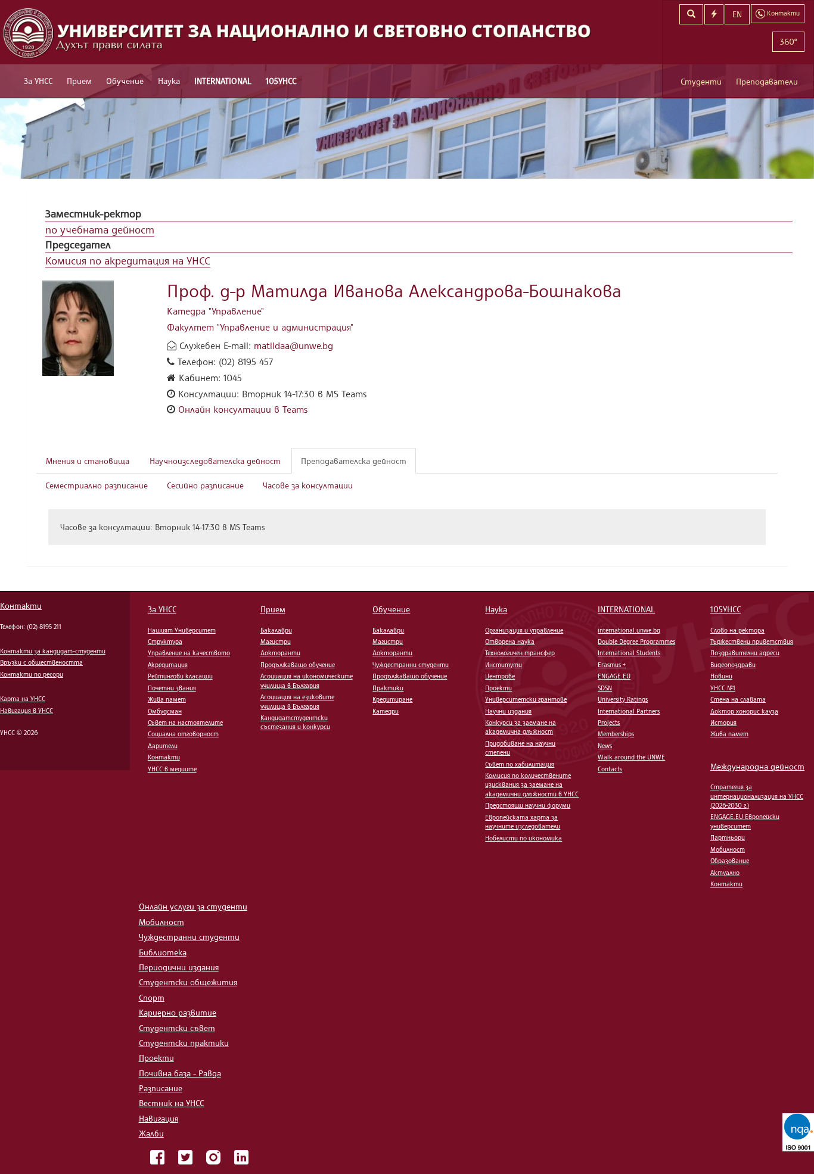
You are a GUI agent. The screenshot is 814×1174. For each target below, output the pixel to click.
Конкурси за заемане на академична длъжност (520, 727)
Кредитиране (392, 699)
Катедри (385, 711)
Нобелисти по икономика (523, 838)
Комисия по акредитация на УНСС (127, 260)
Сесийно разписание (205, 485)
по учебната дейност (99, 229)
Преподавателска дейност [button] (353, 461)
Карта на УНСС (22, 699)
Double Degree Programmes (636, 641)
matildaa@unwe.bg (293, 345)
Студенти (701, 81)
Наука (169, 81)
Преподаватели (767, 81)
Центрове (500, 676)
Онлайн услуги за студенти (193, 906)
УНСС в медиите (172, 769)
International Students (629, 653)
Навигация (158, 1118)
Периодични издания (179, 967)
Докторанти (280, 653)
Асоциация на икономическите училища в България (306, 680)
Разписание (160, 1088)
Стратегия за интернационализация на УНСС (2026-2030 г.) (756, 796)
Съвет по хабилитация (519, 764)
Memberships (616, 734)
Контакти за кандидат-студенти (52, 651)
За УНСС (38, 81)
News (605, 746)
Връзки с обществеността (41, 662)
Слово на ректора (737, 630)
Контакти (21, 605)
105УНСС (281, 81)
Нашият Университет (182, 630)
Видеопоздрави (733, 665)
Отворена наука (510, 641)
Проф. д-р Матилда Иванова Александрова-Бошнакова (394, 290)
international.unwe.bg (629, 630)
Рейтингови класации (180, 676)
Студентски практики (184, 1043)
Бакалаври (276, 630)
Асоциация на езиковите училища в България (297, 701)
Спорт (151, 997)
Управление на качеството (189, 653)
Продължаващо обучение (297, 665)
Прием (79, 81)
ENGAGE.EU (614, 676)
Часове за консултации (308, 485)
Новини (721, 676)
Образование (729, 861)
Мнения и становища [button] (87, 461)
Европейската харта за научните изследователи (522, 821)
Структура (165, 641)
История (723, 722)
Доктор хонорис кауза (744, 711)
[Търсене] (691, 14)
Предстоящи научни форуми (527, 805)
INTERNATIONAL (222, 81)
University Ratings (623, 699)
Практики (387, 688)
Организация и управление (524, 630)
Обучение (125, 81)
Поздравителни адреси (744, 653)
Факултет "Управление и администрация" (260, 327)
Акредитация (168, 665)
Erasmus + (612, 665)
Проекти (498, 688)
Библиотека (163, 952)
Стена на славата (738, 699)
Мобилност (727, 849)
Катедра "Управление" (215, 311)
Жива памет (167, 699)
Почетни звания (172, 688)
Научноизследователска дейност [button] (215, 461)
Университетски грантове (526, 699)
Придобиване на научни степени (520, 747)
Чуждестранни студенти (410, 665)
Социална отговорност (183, 734)
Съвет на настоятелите (185, 722)
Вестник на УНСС (171, 1103)
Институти (503, 665)
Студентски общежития (188, 982)
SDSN (605, 688)
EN (737, 14)
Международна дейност (757, 766)
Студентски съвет (177, 1028)
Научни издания (508, 711)
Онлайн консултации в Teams (242, 409)
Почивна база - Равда (180, 1073)
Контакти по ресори (31, 674)
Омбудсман (165, 711)
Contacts (610, 769)
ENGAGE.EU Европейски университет (744, 821)
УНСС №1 (722, 688)
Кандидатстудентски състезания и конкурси (295, 722)
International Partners (629, 711)
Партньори (727, 837)
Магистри (275, 641)
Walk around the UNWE (631, 757)
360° (788, 41)
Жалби (151, 1133)
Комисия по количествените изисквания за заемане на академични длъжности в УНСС (532, 784)
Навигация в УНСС (26, 710)
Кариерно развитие (177, 1012)
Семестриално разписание (96, 485)
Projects (609, 722)
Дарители (163, 746)
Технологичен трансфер (520, 653)
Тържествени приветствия (751, 641)
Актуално (725, 872)
